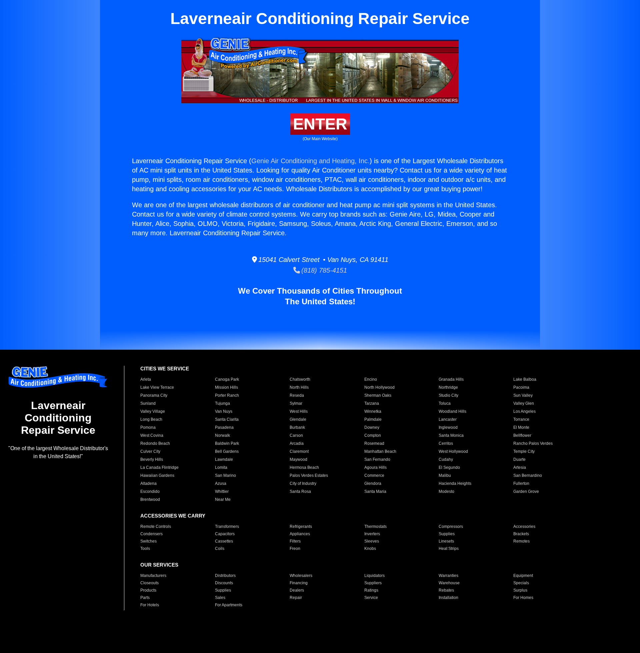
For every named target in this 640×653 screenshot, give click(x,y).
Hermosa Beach (304, 467)
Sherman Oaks (377, 395)
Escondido (150, 491)
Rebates (446, 590)
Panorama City (153, 395)
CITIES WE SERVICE (164, 368)
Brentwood (150, 499)
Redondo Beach (155, 443)
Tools (145, 548)
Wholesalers (301, 575)
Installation (448, 597)
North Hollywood (379, 387)
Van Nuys (223, 411)
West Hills (299, 411)
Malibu (445, 475)
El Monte (521, 427)
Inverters (372, 534)
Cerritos (446, 443)
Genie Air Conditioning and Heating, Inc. (310, 161)
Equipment (523, 575)
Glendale (298, 419)
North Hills (299, 387)
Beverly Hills (151, 459)
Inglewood (448, 427)
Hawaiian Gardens (157, 475)
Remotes (521, 541)
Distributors (225, 575)
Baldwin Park (227, 443)
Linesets (446, 541)
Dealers (297, 590)
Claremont (299, 451)
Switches (148, 541)
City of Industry (303, 483)
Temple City (524, 451)
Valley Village (152, 411)
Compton (372, 435)
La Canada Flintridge (159, 467)
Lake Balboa (524, 379)
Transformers (227, 526)
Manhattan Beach (380, 451)
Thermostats (375, 526)
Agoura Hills (375, 467)
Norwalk (222, 435)
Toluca (445, 403)
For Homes (523, 597)
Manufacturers (153, 575)
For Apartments (228, 605)
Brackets (521, 534)
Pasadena (224, 427)
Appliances (300, 534)
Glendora (372, 483)
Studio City (448, 395)
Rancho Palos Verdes (533, 443)
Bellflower (522, 435)
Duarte (519, 459)
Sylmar (296, 403)
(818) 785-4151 (323, 270)
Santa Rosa (300, 491)
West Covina (151, 435)
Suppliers (373, 583)
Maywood (298, 459)
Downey (371, 427)
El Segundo (449, 467)
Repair (296, 597)
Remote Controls (155, 526)
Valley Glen (523, 403)
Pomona (148, 427)
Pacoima (521, 387)
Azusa (220, 483)
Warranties (448, 575)
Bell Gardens (227, 451)
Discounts (224, 583)
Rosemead (374, 443)
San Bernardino (527, 475)
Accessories (524, 526)
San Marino (225, 475)
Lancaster (448, 419)
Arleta (145, 379)
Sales (220, 597)
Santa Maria (375, 491)
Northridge (448, 387)
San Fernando (377, 459)
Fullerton (521, 483)
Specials (521, 583)
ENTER (320, 124)
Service (371, 597)
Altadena (148, 483)
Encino (370, 379)
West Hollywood (453, 451)
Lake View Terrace (157, 387)
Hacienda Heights (455, 483)
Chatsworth (300, 379)
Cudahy (446, 459)
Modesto (446, 491)
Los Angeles (524, 411)
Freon (295, 548)
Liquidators (374, 575)
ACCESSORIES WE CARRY (172, 516)
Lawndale (224, 459)
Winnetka (372, 411)
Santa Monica (451, 435)
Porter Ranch (227, 395)
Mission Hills (226, 387)
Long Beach (151, 419)
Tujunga (222, 403)
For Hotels (149, 605)
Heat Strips (449, 548)
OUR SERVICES (159, 565)
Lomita (221, 467)
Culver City (150, 451)
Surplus (520, 590)
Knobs (370, 548)
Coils (219, 548)
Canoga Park (227, 379)
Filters (295, 541)
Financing (299, 583)
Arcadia (297, 443)
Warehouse (449, 583)
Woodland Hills (452, 411)
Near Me (223, 499)
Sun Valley (523, 395)
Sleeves (371, 541)
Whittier (222, 491)
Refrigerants (301, 526)
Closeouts (149, 583)
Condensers (151, 534)
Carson (296, 435)
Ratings (371, 590)
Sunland (148, 403)
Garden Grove (526, 491)
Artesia (519, 467)
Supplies (447, 534)
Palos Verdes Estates (309, 475)
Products (148, 590)
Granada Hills (451, 379)
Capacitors (225, 534)
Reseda (297, 395)
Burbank (297, 427)
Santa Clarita (227, 419)
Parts (145, 597)
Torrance (521, 419)
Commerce (374, 475)
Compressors (451, 526)
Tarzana (371, 403)
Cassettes (224, 541)
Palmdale (373, 419)
